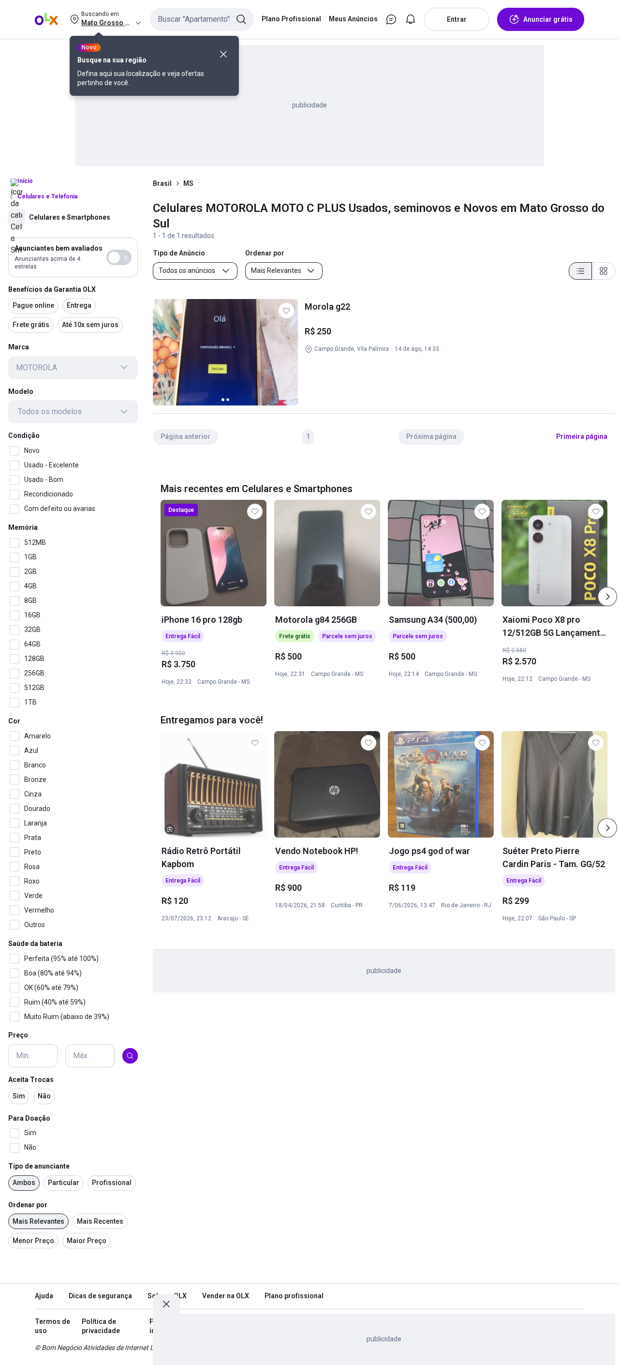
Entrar (457, 19)
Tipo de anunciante (39, 1166)
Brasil (162, 183)
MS (188, 183)
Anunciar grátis (548, 19)
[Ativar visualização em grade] (603, 271)
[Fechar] (223, 54)
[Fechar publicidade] (166, 1304)
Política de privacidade (101, 1326)
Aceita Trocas (31, 1079)
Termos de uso (52, 1326)
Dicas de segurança (100, 1296)
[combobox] (202, 19)
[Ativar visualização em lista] (580, 271)
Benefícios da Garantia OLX (52, 289)
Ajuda (44, 1296)
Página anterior (185, 436)
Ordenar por (27, 1205)
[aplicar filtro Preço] (130, 1056)
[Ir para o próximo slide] (607, 596)
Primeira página (581, 436)
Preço (18, 1035)
